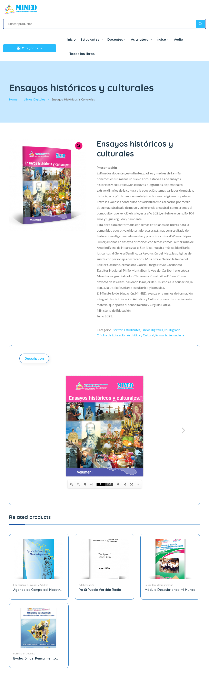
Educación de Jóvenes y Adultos (30, 584)
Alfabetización (86, 584)
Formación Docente (24, 653)
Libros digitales (34, 99)
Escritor (117, 330)
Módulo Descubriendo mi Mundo (170, 590)
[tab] (34, 358)
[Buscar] (200, 24)
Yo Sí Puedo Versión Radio (100, 590)
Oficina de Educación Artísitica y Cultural (125, 335)
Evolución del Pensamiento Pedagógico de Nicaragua (34, 658)
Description (34, 358)
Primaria (161, 335)
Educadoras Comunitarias (159, 584)
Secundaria (176, 335)
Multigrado (172, 330)
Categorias (30, 48)
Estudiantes (132, 330)
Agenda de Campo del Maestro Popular (37, 590)
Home (13, 99)
